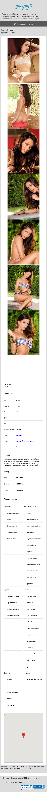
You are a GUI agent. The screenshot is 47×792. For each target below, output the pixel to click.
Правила (6, 778)
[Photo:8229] (23, 151)
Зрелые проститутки (28, 14)
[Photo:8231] (23, 242)
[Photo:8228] (23, 106)
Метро (24, 19)
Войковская (26, 441)
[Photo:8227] (23, 60)
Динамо (33, 441)
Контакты (36, 778)
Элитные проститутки (29, 16)
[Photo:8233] (23, 332)
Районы (17, 19)
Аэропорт (19, 435)
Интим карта (34, 19)
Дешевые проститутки (10, 16)
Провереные (7, 19)
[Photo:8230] (23, 196)
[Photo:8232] (23, 287)
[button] (23, 735)
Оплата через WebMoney (20, 778)
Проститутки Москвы (10, 14)
